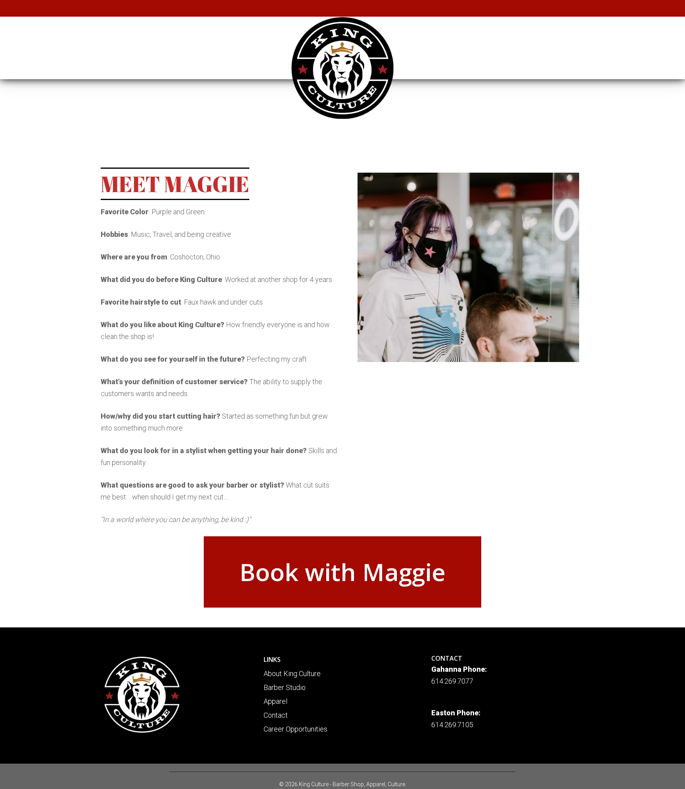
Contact (276, 715)
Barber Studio (285, 687)
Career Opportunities (295, 729)
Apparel (275, 701)
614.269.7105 (452, 724)
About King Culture (292, 673)
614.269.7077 (452, 681)
